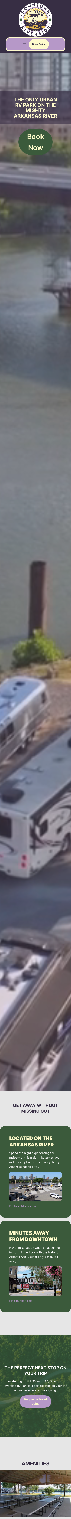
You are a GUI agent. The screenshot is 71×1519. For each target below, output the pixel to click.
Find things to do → (22, 1300)
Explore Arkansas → (22, 1206)
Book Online (39, 44)
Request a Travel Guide (35, 1401)
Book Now (35, 142)
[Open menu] (24, 44)
